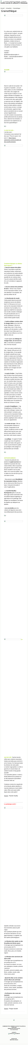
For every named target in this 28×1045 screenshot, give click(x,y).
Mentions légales (14, 1040)
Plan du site (14, 1038)
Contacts (14, 1032)
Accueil (2, 8)
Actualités (8, 8)
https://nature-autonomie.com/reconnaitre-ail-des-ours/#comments (12, 139)
